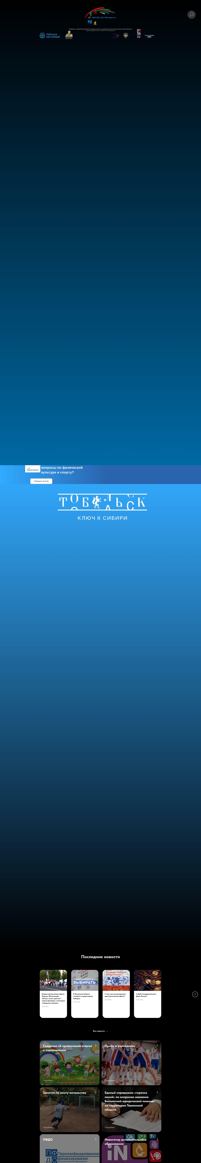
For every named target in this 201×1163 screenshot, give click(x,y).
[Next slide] (195, 994)
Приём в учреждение (120, 1046)
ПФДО (48, 1139)
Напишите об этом (41, 481)
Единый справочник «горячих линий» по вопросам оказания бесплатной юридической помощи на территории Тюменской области (129, 1101)
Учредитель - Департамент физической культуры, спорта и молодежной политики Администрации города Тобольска (100, 29)
